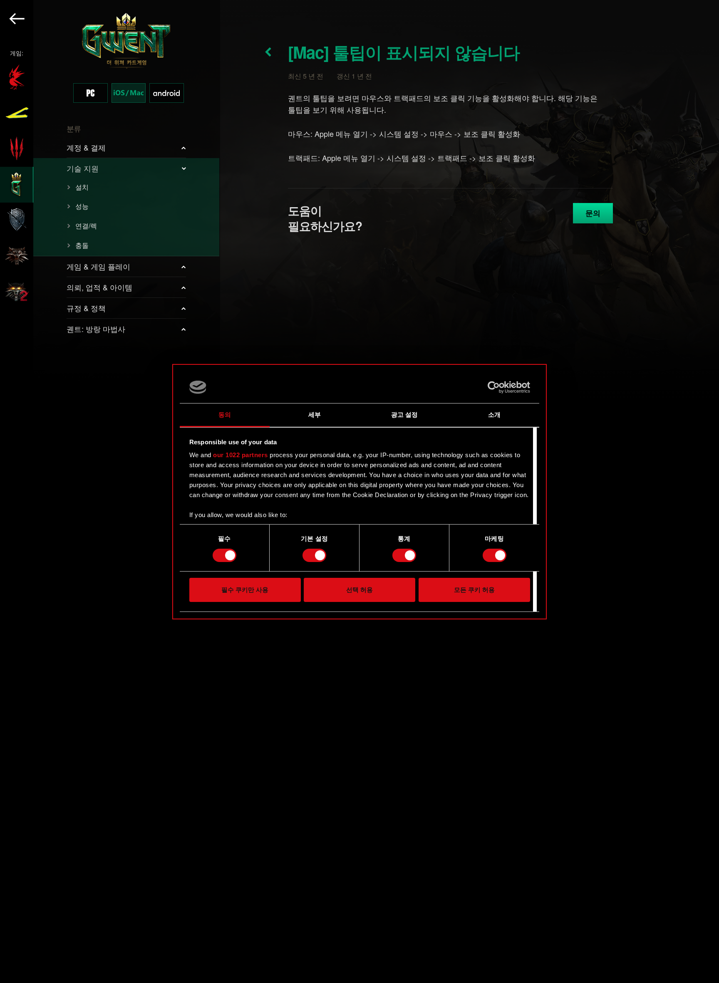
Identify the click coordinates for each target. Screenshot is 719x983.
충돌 (82, 245)
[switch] (314, 555)
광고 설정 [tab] (404, 414)
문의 (592, 213)
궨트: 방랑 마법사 (96, 328)
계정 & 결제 (86, 147)
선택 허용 (359, 589)
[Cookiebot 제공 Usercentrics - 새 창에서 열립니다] (493, 387)
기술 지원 (83, 168)
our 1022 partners (240, 454)
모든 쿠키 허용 (474, 589)
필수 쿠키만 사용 (244, 589)
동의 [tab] (224, 414)
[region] (110, 491)
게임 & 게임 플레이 (98, 266)
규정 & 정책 (86, 307)
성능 (82, 206)
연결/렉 (86, 225)
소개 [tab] (494, 414)
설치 (82, 187)
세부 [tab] (314, 414)
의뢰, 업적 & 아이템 (99, 287)
